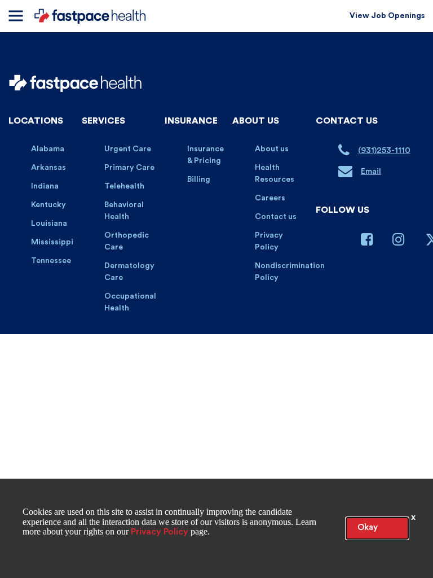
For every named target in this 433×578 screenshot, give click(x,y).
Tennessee (51, 261)
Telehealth (124, 186)
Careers (270, 198)
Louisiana (49, 223)
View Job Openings (387, 16)
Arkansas (48, 168)
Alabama (47, 149)
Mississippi (52, 242)
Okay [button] (367, 527)
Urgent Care (127, 149)
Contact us (276, 217)
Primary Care (129, 168)
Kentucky (48, 205)
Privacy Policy (159, 531)
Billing (198, 179)
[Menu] (15, 16)
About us (272, 149)
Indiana (45, 186)
